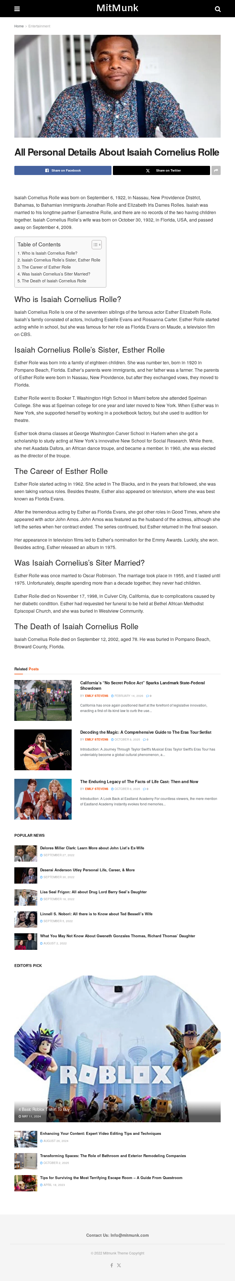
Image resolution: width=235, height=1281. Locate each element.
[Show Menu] (17, 8)
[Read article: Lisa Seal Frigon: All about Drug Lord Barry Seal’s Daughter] (25, 897)
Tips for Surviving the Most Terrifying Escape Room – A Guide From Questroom (111, 1177)
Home (19, 25)
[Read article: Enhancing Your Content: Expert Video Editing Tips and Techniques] (25, 1139)
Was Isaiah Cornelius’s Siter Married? (56, 274)
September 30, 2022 (59, 877)
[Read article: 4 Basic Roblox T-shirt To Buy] (117, 1049)
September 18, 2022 (59, 899)
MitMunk (117, 8)
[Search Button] (218, 8)
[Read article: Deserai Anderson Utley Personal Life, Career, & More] (25, 875)
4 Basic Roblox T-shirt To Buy (44, 1109)
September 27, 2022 (59, 855)
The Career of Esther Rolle (46, 267)
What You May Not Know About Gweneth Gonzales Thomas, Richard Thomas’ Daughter (117, 935)
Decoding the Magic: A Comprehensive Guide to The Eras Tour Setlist (145, 732)
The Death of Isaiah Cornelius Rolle (54, 280)
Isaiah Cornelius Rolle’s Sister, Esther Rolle (61, 260)
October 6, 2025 (127, 789)
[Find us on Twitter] (119, 1265)
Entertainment (39, 25)
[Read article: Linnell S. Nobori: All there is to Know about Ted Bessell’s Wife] (25, 919)
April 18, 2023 (54, 1185)
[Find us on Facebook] (111, 1265)
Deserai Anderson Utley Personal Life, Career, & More (87, 869)
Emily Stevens (96, 696)
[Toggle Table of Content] (93, 245)
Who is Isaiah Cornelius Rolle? (49, 253)
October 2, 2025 (56, 1163)
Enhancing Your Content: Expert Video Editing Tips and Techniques (100, 1133)
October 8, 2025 (127, 739)
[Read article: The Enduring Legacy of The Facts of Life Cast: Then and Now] (43, 799)
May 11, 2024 (31, 1116)
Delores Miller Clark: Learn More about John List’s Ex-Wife (92, 847)
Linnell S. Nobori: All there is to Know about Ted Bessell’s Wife (96, 913)
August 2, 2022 (55, 943)
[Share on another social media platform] (216, 170)
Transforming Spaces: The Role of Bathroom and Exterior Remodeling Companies (113, 1155)
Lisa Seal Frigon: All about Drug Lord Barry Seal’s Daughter (93, 891)
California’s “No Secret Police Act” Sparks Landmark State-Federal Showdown (142, 685)
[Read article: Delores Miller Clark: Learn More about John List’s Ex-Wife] (25, 853)
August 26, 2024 (55, 1141)
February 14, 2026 (128, 696)
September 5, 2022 (58, 921)
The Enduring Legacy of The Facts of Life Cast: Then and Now (139, 781)
